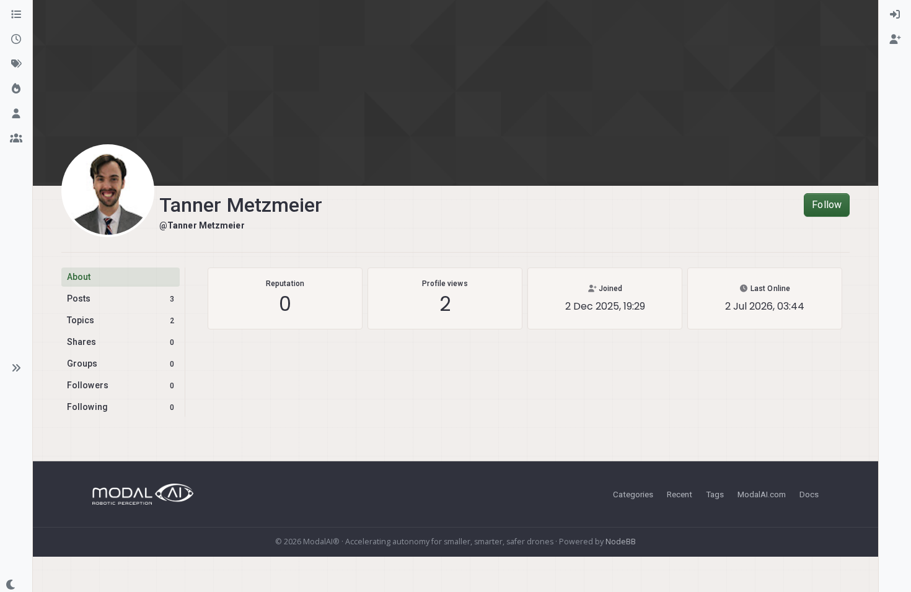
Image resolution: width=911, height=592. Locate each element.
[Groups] (16, 139)
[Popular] (16, 89)
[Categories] (16, 15)
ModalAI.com (761, 494)
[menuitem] (895, 15)
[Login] (895, 15)
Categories (633, 494)
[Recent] (16, 40)
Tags (715, 494)
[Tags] (16, 64)
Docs (809, 494)
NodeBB (620, 541)
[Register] (895, 40)
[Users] (16, 114)
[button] (16, 368)
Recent (679, 494)
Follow (827, 205)
